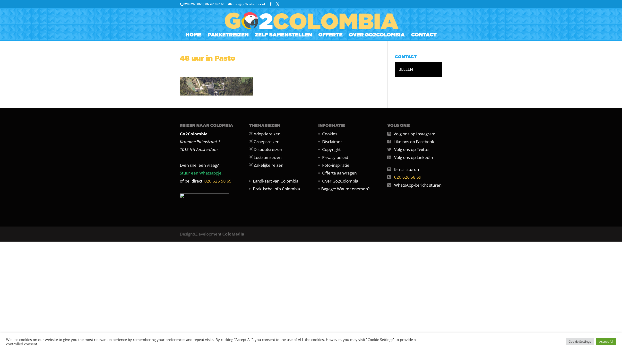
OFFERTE (330, 35)
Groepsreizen (266, 141)
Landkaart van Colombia (275, 181)
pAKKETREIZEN (228, 35)
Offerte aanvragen (339, 173)
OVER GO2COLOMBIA (377, 35)
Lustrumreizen (268, 157)
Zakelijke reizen (268, 165)
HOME (193, 35)
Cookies (329, 134)
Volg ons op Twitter (412, 149)
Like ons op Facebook (414, 141)
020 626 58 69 (218, 181)
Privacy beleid (335, 157)
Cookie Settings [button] (580, 341)
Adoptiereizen (267, 134)
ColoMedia (233, 234)
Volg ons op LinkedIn (413, 157)
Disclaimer (332, 141)
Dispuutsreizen (268, 149)
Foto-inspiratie (335, 165)
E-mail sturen (406, 169)
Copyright (331, 149)
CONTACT (424, 35)
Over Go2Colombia (340, 181)
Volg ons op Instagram (414, 134)
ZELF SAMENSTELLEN (283, 35)
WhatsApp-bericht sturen (417, 185)
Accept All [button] (606, 341)
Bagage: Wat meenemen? (345, 189)
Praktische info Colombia (276, 189)
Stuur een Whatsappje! (201, 173)
